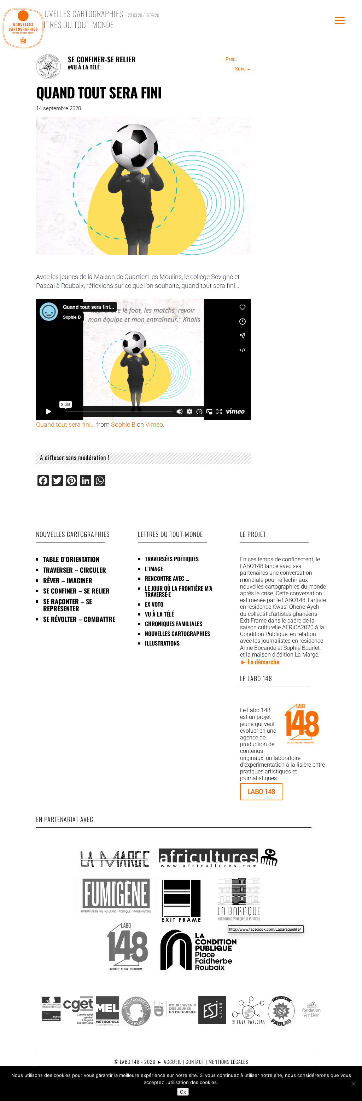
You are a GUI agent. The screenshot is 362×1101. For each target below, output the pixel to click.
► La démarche (259, 661)
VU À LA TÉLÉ (159, 614)
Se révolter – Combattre (79, 619)
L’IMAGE (154, 568)
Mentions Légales (228, 1061)
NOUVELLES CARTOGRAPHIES (177, 633)
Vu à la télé (85, 67)
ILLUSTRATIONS (162, 643)
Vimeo (154, 424)
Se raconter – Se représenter (67, 605)
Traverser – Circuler (74, 569)
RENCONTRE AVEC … (167, 578)
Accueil (172, 1061)
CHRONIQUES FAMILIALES (173, 623)
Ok (183, 1092)
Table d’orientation (71, 559)
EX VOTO (154, 604)
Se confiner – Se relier (76, 590)
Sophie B (123, 424)
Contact (195, 1061)
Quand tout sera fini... (65, 424)
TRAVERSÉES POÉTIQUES (172, 559)
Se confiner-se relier (102, 59)
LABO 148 (261, 792)
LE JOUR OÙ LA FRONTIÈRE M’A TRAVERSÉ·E (178, 591)
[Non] (353, 1083)
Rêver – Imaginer (67, 580)
